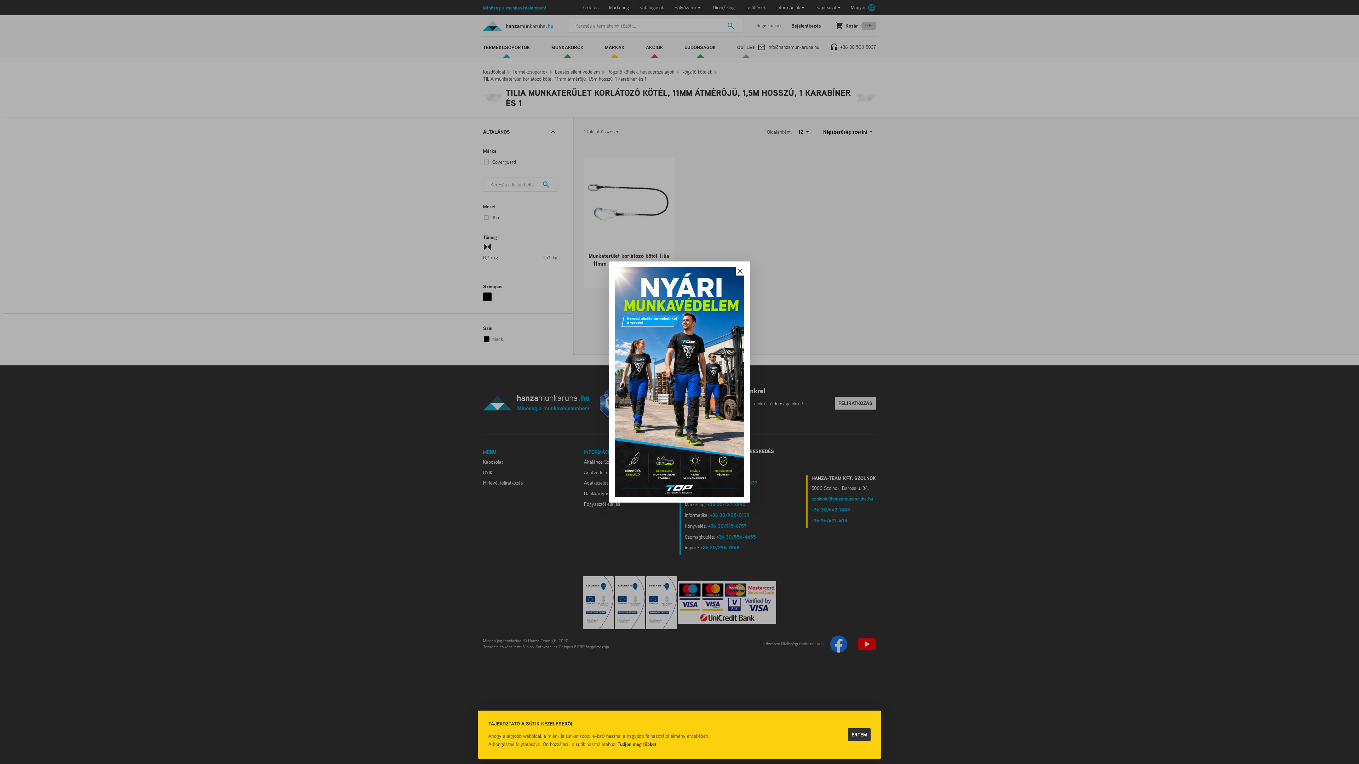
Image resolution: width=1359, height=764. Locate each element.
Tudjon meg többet (637, 744)
